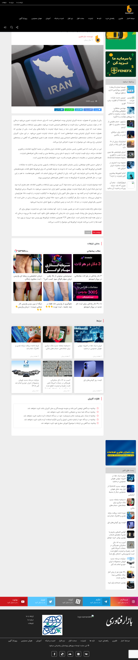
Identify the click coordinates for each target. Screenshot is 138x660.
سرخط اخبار (125, 640)
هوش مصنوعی (26, 640)
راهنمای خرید (103, 640)
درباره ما (30, 619)
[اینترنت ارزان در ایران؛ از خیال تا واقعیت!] (57, 75)
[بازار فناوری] (129, 9)
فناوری (114, 640)
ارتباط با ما (30, 616)
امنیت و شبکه (50, 640)
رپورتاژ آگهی (12, 640)
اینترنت (88, 232)
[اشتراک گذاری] (17, 27)
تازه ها (92, 640)
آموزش (38, 640)
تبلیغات (31, 623)
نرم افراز (62, 640)
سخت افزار (73, 640)
